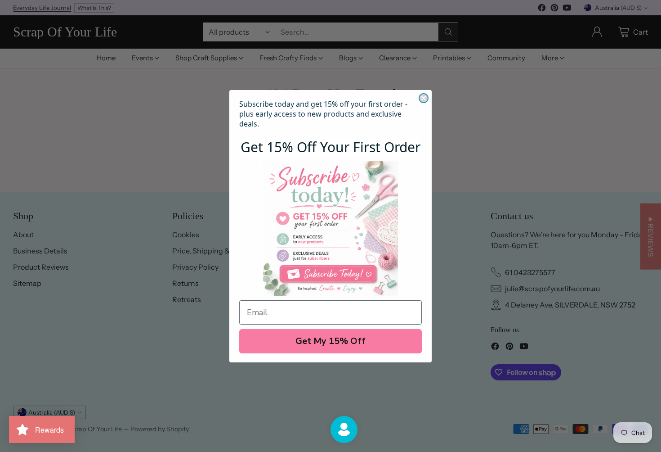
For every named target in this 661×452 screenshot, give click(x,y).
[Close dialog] (423, 98)
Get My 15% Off (330, 341)
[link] (330, 228)
